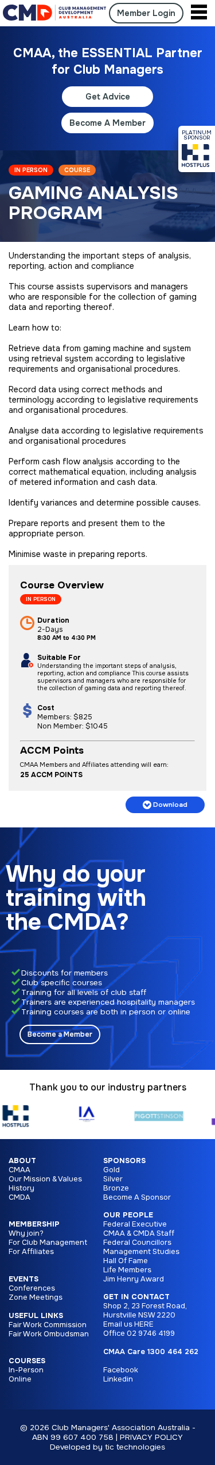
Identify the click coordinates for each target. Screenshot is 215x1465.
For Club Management (48, 1242)
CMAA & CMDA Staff (138, 1233)
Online (20, 1379)
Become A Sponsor (137, 1197)
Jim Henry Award (133, 1279)
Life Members (127, 1270)
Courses (27, 1361)
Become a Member (60, 1034)
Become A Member (107, 123)
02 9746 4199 (151, 1333)
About (22, 1160)
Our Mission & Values (45, 1179)
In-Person (26, 1370)
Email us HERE (128, 1324)
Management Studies (141, 1251)
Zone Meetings (35, 1297)
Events (23, 1279)
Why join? (26, 1233)
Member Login (146, 13)
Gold (111, 1170)
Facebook (120, 1370)
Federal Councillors (137, 1242)
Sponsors (124, 1160)
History (21, 1188)
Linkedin (118, 1379)
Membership (34, 1224)
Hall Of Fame (125, 1260)
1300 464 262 (172, 1351)
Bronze (116, 1188)
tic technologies (135, 1447)
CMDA (19, 1197)
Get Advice (107, 96)
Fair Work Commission (48, 1324)
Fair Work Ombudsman (49, 1334)
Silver (113, 1179)
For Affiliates (31, 1251)
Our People (128, 1215)
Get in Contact (136, 1296)
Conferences (32, 1288)
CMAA (19, 1170)
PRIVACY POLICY (151, 1437)
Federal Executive (135, 1224)
